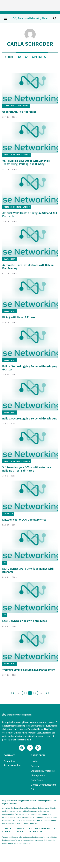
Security (35, 766)
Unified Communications (43, 784)
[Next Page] (52, 693)
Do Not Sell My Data (40, 843)
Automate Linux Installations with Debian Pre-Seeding (28, 267)
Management (38, 775)
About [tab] (9, 57)
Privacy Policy (20, 830)
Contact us (9, 761)
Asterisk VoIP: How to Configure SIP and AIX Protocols (29, 214)
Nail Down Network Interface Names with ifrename (28, 570)
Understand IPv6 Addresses (19, 111)
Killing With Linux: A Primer (18, 317)
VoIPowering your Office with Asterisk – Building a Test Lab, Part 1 (26, 469)
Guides (34, 761)
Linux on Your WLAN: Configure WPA (24, 519)
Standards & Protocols (43, 770)
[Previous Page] (7, 693)
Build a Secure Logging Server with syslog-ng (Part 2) (29, 368)
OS (32, 789)
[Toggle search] (55, 18)
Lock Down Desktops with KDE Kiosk (24, 621)
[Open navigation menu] (5, 18)
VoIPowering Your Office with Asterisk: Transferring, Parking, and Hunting (26, 162)
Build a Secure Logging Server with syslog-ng (29, 418)
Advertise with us (13, 765)
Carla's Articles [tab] (32, 57)
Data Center (37, 780)
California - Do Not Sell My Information (43, 830)
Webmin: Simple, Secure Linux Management (28, 669)
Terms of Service (6, 830)
